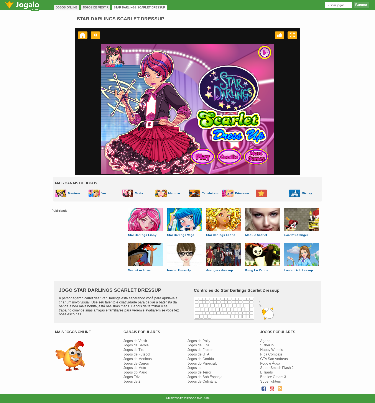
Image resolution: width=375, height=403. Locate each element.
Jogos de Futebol (136, 354)
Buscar (361, 5)
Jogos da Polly (199, 341)
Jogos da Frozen (200, 350)
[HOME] (82, 35)
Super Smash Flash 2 (277, 368)
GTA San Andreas (274, 359)
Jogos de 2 (131, 381)
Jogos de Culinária (202, 381)
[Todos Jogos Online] (70, 356)
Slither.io (267, 345)
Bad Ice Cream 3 (273, 377)
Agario (265, 341)
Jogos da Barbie (136, 345)
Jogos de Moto (134, 368)
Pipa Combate (271, 354)
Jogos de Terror (199, 372)
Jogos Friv (131, 377)
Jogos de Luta (198, 345)
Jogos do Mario (135, 372)
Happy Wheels (271, 350)
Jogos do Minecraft (202, 363)
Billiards (266, 372)
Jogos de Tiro (133, 350)
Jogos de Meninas (137, 359)
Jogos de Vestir (135, 341)
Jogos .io (194, 368)
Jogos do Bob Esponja (205, 377)
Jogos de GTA (198, 354)
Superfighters (270, 381)
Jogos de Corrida (201, 359)
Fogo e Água (270, 363)
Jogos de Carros (136, 363)
